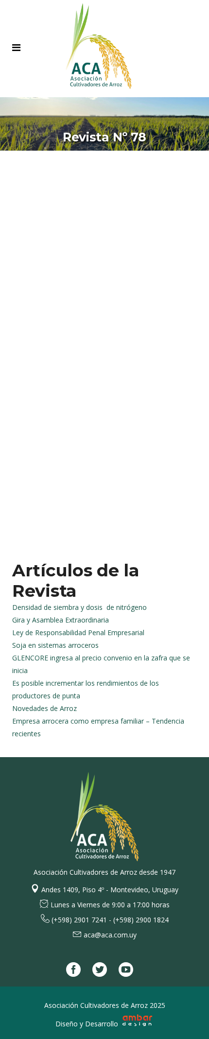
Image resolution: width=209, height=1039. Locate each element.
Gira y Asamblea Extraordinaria (60, 619)
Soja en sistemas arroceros (55, 645)
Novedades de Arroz (44, 708)
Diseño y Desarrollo (87, 1023)
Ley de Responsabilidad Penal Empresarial (78, 632)
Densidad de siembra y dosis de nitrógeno (79, 607)
